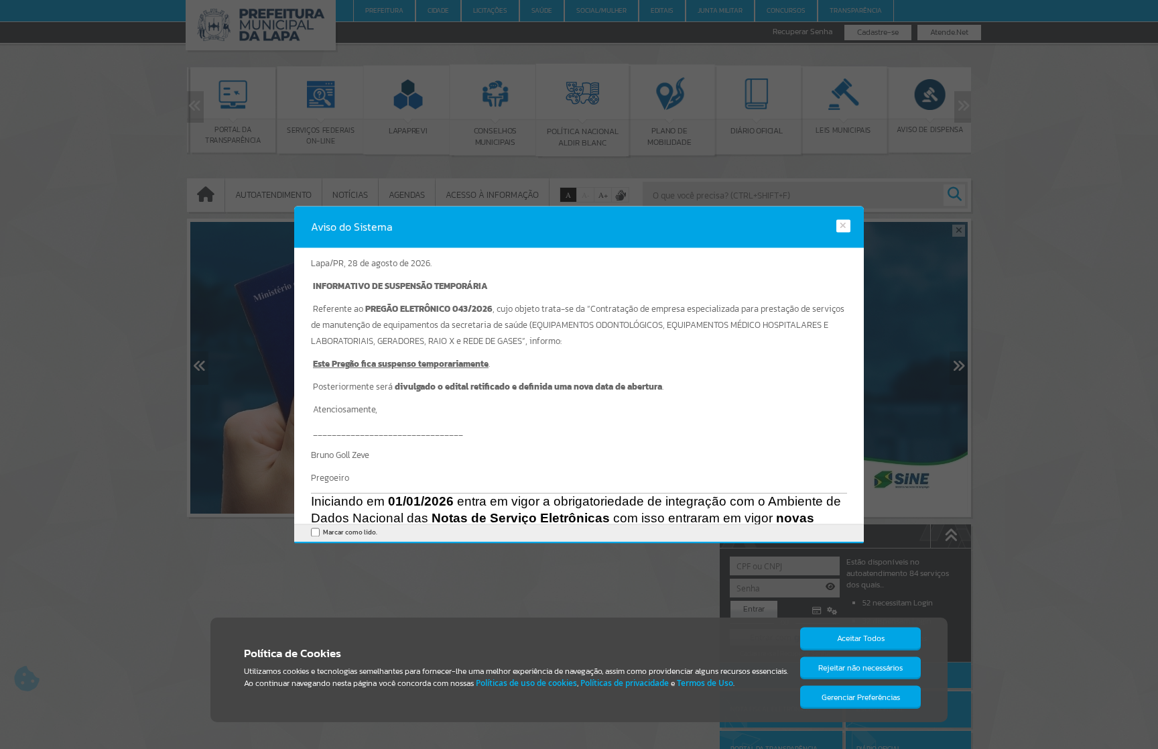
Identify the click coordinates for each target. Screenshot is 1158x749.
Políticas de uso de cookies (526, 683)
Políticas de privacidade (624, 683)
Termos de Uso (705, 683)
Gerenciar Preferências (861, 697)
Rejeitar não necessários (860, 668)
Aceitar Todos (861, 638)
